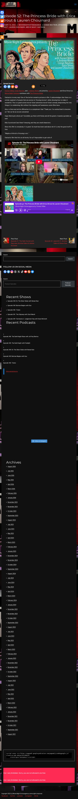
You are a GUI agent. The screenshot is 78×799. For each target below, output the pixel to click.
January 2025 (12, 551)
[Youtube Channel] (25, 271)
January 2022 (12, 712)
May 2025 (11, 533)
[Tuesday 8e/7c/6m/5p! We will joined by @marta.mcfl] (48, 422)
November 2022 (13, 667)
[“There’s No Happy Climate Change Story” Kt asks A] (66, 422)
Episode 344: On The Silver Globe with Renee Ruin (23, 301)
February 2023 (12, 654)
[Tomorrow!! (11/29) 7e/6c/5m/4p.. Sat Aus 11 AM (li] (30, 401)
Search (5, 255)
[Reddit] (12, 86)
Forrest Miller (9, 91)
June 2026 (11, 475)
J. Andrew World (33, 91)
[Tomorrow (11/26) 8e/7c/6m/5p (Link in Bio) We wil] (30, 412)
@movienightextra (12, 371)
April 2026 (11, 484)
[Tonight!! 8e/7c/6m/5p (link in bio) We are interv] (30, 433)
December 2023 (13, 609)
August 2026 (12, 466)
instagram (28, 796)
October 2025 (12, 511)
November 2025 (13, 506)
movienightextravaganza (30, 25)
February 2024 (12, 600)
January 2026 (12, 498)
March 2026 (11, 489)
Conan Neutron (50, 25)
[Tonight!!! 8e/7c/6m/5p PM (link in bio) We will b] (30, 422)
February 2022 (12, 707)
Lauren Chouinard (17, 27)
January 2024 (12, 605)
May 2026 (11, 480)
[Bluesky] (32, 271)
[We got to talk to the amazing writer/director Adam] (11, 433)
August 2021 (12, 734)
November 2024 (13, 560)
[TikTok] (22, 271)
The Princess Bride (36, 93)
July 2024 (11, 578)
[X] (18, 271)
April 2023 (11, 645)
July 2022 (11, 685)
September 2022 (13, 676)
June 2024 (11, 582)
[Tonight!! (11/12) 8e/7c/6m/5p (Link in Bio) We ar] (66, 433)
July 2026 (11, 471)
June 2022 (11, 689)
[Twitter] (9, 86)
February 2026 (12, 493)
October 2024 (12, 564)
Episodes (62, 25)
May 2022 (11, 694)
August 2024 (12, 573)
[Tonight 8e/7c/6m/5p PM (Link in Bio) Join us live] (11, 391)
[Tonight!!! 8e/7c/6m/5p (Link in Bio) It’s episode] (11, 412)
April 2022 (11, 698)
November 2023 (13, 614)
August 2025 (12, 520)
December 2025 (13, 502)
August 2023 (12, 627)
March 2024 (11, 596)
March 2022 (11, 703)
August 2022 (12, 680)
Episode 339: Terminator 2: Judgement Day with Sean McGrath (27, 319)
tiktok (36, 796)
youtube (20, 796)
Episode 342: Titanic (14, 310)
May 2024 (11, 587)
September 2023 (13, 622)
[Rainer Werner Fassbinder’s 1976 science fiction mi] (11, 422)
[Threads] (15, 271)
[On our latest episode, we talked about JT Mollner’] (48, 401)
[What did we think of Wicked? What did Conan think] (66, 401)
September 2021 (13, 730)
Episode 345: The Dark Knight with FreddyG (16, 343)
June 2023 (11, 636)
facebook (4, 796)
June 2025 (11, 529)
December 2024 (13, 556)
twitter (12, 796)
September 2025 (13, 515)
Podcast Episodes (68, 284)
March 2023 (11, 649)
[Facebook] (5, 86)
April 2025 (11, 538)
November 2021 (13, 721)
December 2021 (13, 716)
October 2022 (12, 672)
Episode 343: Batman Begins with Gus (19, 305)
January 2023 (12, 658)
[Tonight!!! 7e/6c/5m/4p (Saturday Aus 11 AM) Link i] (66, 391)
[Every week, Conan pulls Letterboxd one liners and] (48, 391)
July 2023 (11, 631)
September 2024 (13, 569)
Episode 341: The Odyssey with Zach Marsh (21, 314)
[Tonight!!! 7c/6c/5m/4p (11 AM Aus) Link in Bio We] (11, 401)
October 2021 (12, 725)
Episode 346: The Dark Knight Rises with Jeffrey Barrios (20, 336)
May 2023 (11, 640)
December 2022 (13, 663)
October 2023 (12, 618)
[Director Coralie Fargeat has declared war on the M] (30, 391)
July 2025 (11, 524)
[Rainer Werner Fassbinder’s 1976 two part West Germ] (66, 412)
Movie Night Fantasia (35, 27)
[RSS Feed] (29, 271)
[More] (33, 86)
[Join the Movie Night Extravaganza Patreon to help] (48, 412)
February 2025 (12, 547)
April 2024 (11, 591)
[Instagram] (16, 86)
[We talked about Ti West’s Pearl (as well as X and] (48, 433)
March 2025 (11, 542)
